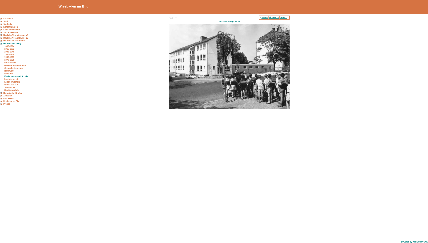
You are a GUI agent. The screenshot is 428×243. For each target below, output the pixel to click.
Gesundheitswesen (13, 68)
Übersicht (274, 17)
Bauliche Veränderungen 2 (15, 38)
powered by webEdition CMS (414, 242)
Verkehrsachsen (11, 32)
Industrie (8, 74)
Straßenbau (9, 87)
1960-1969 (9, 57)
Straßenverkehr (11, 90)
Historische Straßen (12, 93)
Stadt (5, 21)
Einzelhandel (10, 63)
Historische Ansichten (14, 40)
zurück (283, 17)
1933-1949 (9, 52)
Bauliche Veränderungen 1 (15, 35)
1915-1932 (9, 49)
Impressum (8, 98)
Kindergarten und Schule (16, 76)
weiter (264, 17)
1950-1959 (9, 54)
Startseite (8, 19)
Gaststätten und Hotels (15, 65)
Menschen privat (12, 84)
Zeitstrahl (7, 96)
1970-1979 (9, 60)
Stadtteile (7, 24)
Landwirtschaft (11, 79)
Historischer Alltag (12, 43)
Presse (6, 104)
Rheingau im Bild (11, 101)
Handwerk (9, 71)
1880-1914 (9, 46)
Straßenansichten (11, 30)
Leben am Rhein (12, 82)
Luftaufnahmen (10, 27)
